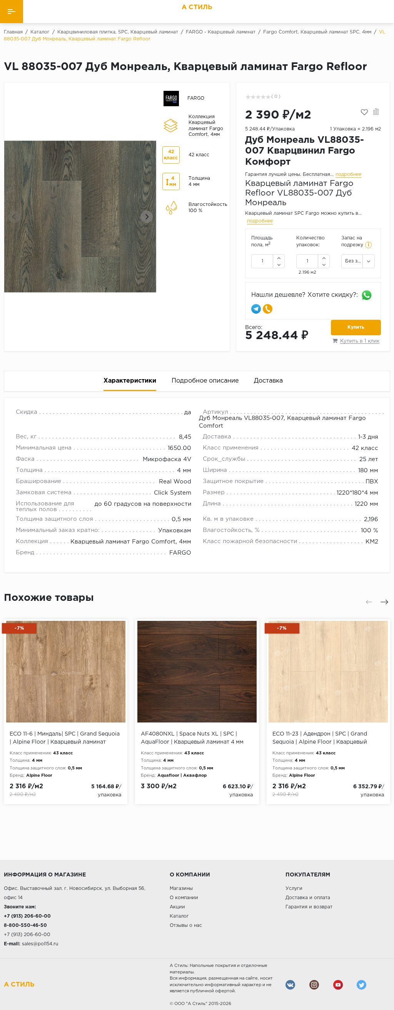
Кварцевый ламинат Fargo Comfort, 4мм (130, 541)
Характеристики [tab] (130, 381)
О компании (184, 898)
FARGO (180, 552)
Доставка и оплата (307, 898)
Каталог (179, 916)
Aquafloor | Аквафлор (182, 776)
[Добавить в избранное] (364, 112)
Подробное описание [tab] (205, 381)
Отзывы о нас (186, 925)
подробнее (348, 174)
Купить (355, 327)
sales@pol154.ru (40, 944)
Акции (177, 907)
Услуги (293, 888)
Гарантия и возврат (308, 907)
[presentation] (14, 217)
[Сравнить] (376, 112)
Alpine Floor (39, 776)
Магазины (181, 888)
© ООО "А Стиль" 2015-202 (199, 1004)
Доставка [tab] (268, 381)
